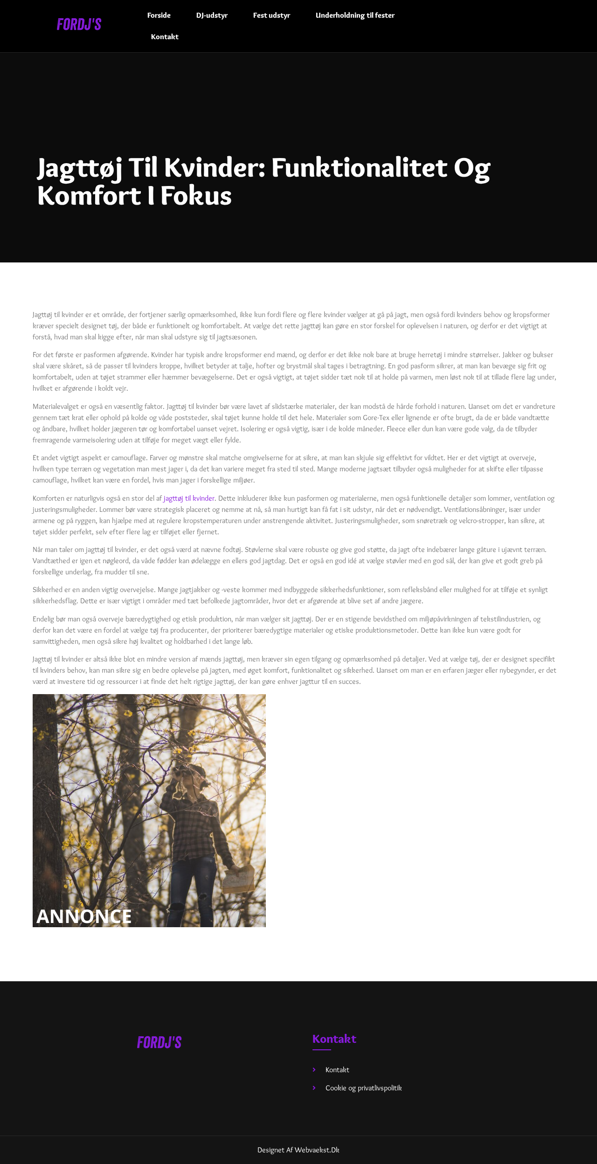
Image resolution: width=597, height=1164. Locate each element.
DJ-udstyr (212, 15)
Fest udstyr (271, 15)
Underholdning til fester (355, 15)
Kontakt (165, 36)
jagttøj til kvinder (189, 498)
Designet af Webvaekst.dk (298, 1149)
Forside (159, 15)
